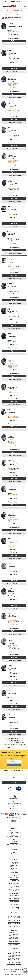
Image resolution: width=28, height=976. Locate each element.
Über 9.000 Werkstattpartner (14, 803)
